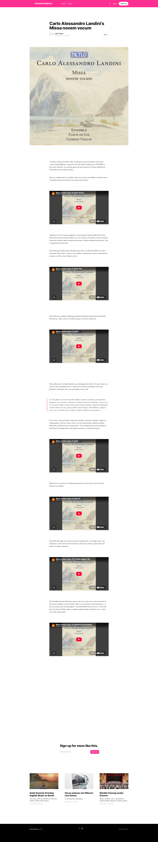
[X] (79, 828)
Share (105, 34)
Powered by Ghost (123, 829)
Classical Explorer (34, 829)
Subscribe (123, 3)
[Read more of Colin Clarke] (51, 34)
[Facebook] (82, 828)
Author (70, 3)
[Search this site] (110, 3)
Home (63, 3)
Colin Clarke (59, 33)
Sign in (115, 3)
